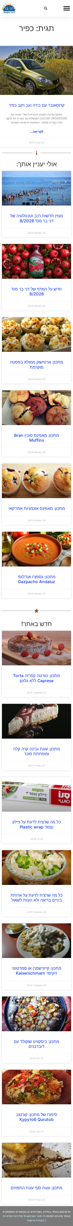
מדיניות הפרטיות (12, 1216)
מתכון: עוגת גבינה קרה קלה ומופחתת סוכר (36, 751)
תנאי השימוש (34, 1216)
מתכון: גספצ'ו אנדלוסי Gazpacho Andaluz (36, 579)
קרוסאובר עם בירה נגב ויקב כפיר (36, 105)
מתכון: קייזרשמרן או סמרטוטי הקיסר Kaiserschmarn (36, 971)
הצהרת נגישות (35, 1220)
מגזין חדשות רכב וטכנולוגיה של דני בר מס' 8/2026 (36, 218)
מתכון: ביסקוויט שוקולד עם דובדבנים (36, 1044)
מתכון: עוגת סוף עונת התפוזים (36, 1187)
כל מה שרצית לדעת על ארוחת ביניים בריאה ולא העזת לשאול (36, 898)
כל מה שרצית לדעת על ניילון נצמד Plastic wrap (36, 824)
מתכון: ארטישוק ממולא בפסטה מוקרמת (36, 364)
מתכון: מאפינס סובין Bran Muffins (36, 438)
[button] (66, 8)
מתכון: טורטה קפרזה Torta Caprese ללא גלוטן (36, 678)
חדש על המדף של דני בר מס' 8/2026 (36, 291)
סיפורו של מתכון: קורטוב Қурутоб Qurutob (36, 1117)
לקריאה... (36, 132)
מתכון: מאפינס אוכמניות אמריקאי (36, 508)
